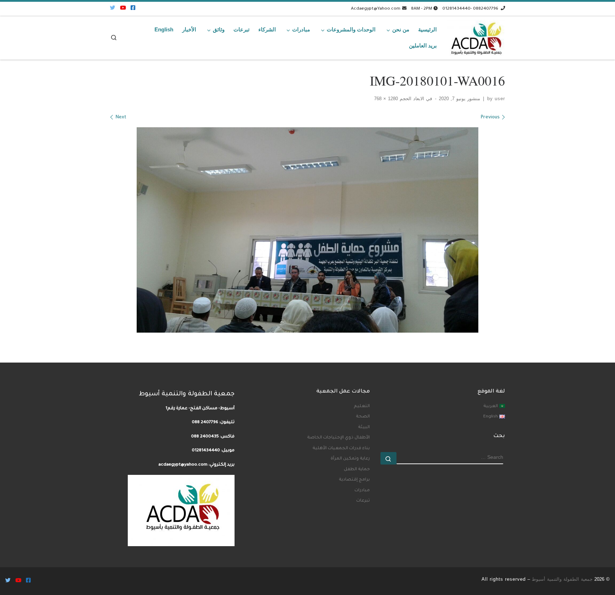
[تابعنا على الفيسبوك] (133, 9)
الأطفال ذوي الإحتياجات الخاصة (338, 437)
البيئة (364, 427)
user (500, 98)
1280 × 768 (387, 98)
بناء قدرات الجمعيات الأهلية (341, 448)
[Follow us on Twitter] (112, 9)
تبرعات (363, 500)
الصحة (363, 416)
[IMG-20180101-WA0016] (307, 230)
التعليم (362, 406)
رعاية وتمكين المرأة (350, 458)
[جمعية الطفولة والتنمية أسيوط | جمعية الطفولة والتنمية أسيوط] (476, 36)
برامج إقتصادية (354, 479)
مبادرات (362, 490)
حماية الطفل (357, 469)
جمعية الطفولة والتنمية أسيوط (562, 579)
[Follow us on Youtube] (123, 9)
